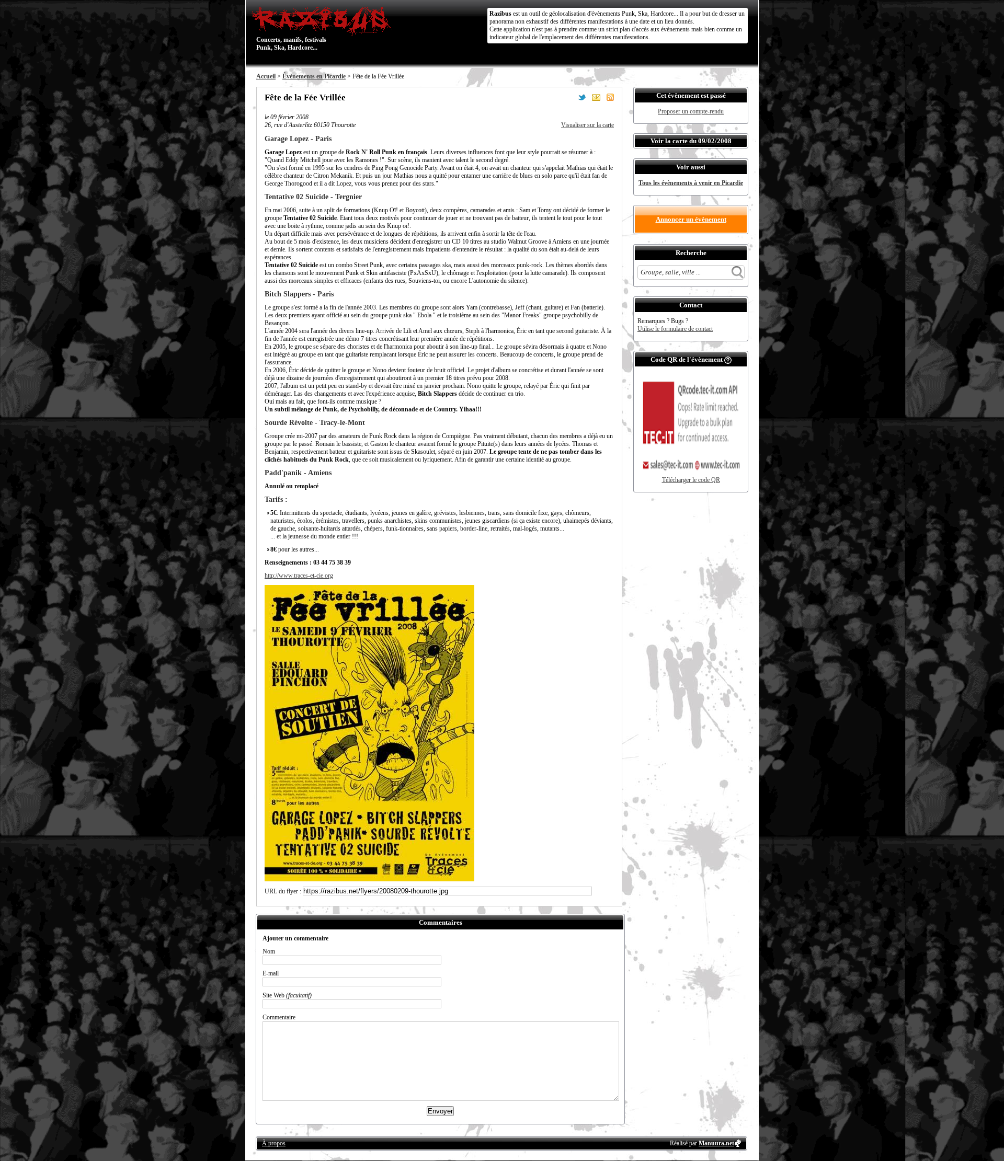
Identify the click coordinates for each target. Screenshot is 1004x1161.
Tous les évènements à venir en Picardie (690, 183)
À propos (274, 1143)
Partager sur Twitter (582, 97)
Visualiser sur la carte (587, 125)
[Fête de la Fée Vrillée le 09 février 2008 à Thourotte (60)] (369, 879)
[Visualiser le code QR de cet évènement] (690, 474)
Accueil (266, 76)
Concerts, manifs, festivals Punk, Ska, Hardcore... (291, 28)
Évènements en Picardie (314, 76)
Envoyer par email (596, 97)
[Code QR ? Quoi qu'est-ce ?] (728, 359)
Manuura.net (716, 1143)
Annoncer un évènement (691, 219)
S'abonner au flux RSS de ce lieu (610, 97)
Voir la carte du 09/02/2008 (691, 141)
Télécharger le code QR (691, 480)
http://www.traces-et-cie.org (299, 575)
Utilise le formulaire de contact (675, 328)
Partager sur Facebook (568, 97)
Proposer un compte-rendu (691, 111)
